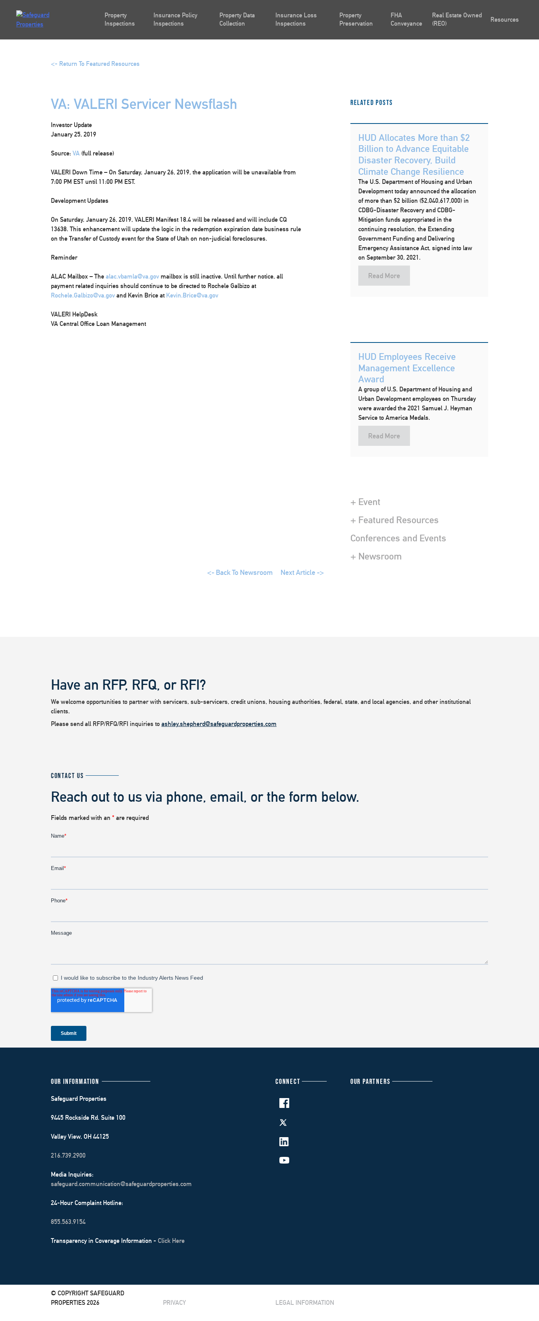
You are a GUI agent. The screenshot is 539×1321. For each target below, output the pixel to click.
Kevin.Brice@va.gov (192, 295)
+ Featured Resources (394, 519)
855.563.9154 (68, 1222)
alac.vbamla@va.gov (132, 276)
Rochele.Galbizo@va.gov (83, 295)
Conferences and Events (398, 537)
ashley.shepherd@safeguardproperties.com (219, 724)
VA (76, 153)
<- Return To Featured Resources (95, 63)
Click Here (171, 1240)
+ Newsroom (376, 555)
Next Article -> (302, 572)
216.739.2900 (68, 1155)
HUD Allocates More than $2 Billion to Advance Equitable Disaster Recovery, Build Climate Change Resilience (414, 154)
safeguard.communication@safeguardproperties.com (121, 1184)
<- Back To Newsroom (240, 572)
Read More (384, 275)
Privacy (174, 1302)
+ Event (365, 501)
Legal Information (304, 1302)
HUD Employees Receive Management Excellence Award (407, 368)
